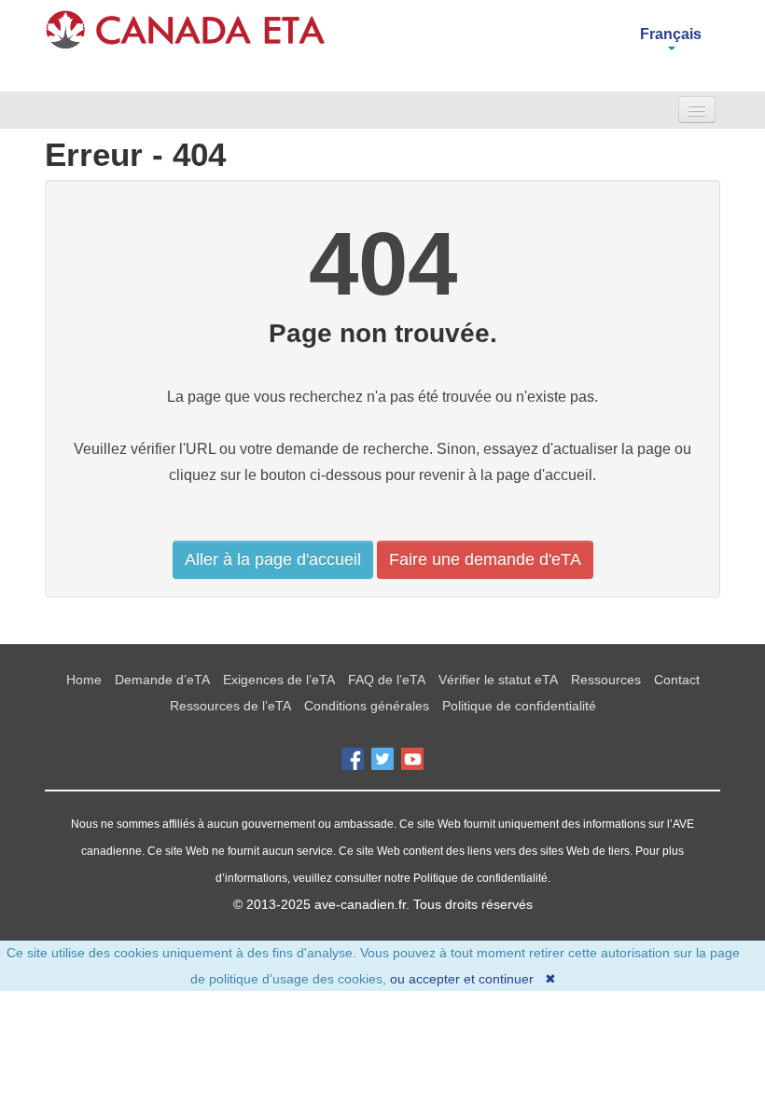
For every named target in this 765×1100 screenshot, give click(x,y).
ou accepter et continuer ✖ (473, 978)
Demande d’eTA (162, 679)
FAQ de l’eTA (386, 679)
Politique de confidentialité (519, 705)
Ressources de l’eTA (230, 705)
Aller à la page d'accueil (273, 559)
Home (84, 679)
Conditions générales (366, 705)
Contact (677, 679)
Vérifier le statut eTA (498, 679)
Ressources (606, 679)
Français (671, 34)
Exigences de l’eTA (279, 679)
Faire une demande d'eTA (485, 559)
